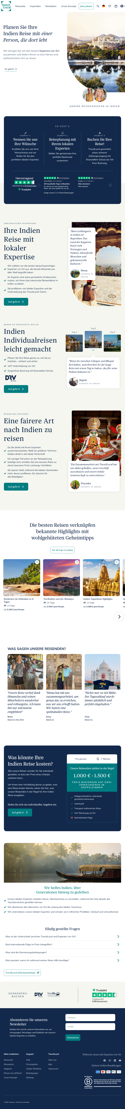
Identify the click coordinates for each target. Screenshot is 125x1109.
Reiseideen (51, 6)
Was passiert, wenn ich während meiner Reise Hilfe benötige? (37, 960)
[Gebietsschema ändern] (104, 6)
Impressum (53, 1068)
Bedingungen (32, 1073)
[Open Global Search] (98, 6)
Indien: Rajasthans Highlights (98, 599)
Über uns (52, 1060)
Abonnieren (73, 1037)
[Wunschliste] (110, 6)
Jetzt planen (86, 6)
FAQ (28, 1060)
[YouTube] (120, 1061)
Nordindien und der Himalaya (59, 599)
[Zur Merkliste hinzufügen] (37, 562)
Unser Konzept (68, 6)
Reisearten (9, 1064)
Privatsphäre (32, 1064)
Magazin (8, 1068)
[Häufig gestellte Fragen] (116, 6)
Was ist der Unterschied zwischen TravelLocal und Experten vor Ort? (40, 936)
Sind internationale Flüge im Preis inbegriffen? (28, 944)
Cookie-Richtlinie (33, 1068)
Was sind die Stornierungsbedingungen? (26, 952)
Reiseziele (8, 1060)
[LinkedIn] (115, 1061)
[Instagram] (110, 1061)
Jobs (50, 1064)
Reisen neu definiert (13, 1073)
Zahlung (30, 1077)
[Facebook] (105, 1061)
